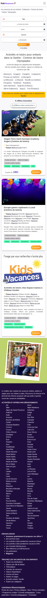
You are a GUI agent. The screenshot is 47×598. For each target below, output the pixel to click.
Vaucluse (9, 523)
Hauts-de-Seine (11, 461)
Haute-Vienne (32, 457)
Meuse (29, 489)
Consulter (36, 172)
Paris (8, 498)
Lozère (29, 479)
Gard (29, 442)
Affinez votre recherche (24, 105)
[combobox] (23, 19)
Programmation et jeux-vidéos (14, 327)
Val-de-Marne (11, 520)
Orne (29, 496)
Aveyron (9, 417)
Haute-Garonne (11, 452)
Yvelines (30, 528)
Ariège (29, 412)
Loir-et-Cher (31, 471)
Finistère (9, 442)
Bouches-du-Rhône (13, 420)
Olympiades (25, 166)
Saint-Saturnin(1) (9, 86)
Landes (8, 471)
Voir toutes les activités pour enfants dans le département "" (23, 94)
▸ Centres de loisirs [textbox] (31, 24)
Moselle (30, 491)
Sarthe (29, 506)
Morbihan (9, 491)
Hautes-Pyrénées (33, 459)
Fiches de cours (7, 590)
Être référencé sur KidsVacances (18, 549)
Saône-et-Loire (32, 508)
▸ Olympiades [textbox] (32, 40)
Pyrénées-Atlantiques (35, 501)
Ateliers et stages (23, 160)
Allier (8, 407)
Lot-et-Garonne (11, 479)
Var (28, 520)
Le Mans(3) (19, 80)
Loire (8, 474)
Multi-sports (15, 166)
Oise (7, 496)
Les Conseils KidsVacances (16, 546)
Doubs (29, 434)
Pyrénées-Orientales (13, 503)
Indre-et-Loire (11, 466)
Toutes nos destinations (14, 562)
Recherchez (22, 44)
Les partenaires (11, 551)
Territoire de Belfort (12, 518)
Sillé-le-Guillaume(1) (10, 88)
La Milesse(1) (8, 80)
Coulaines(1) (36, 74)
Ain (7, 405)
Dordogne (9, 434)
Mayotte (30, 486)
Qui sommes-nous (12, 539)
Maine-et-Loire (16, 147)
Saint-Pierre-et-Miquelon (14, 506)
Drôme (8, 437)
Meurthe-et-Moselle (13, 489)
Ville (33, 166)
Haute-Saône (10, 457)
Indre (29, 464)
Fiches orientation (38, 590)
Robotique (28, 327)
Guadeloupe (10, 447)
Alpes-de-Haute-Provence (15, 410)
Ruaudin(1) (27, 83)
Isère (29, 466)
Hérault (29, 461)
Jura (7, 469)
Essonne (30, 437)
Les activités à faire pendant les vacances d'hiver (23, 541)
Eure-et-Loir (31, 439)
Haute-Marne (10, 454)
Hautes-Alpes (11, 459)
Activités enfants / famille (12, 163)
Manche (30, 481)
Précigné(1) (7, 83)
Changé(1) (26, 74)
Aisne (29, 405)
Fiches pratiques (20, 590)
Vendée (30, 523)
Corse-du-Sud (32, 427)
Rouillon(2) (17, 83)
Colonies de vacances (14, 569)
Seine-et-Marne (11, 513)
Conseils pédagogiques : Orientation (23, 595)
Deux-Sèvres (32, 432)
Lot (28, 476)
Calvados (30, 420)
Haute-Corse (32, 449)
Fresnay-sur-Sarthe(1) (11, 77)
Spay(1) (22, 88)
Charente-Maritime (12, 425)
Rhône (29, 503)
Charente (30, 422)
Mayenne (14, 214)
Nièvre (8, 493)
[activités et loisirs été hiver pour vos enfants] (8, 3)
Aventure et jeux (36, 241)
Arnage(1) (16, 74)
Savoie (8, 508)
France (8, 147)
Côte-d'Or (30, 430)
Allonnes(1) (7, 74)
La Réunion (31, 469)
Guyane (30, 447)
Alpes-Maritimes (33, 407)
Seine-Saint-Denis (33, 511)
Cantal (8, 422)
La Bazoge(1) (26, 77)
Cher (29, 425)
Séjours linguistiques (13, 572)
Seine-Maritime (11, 511)
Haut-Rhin (9, 449)
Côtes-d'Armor (11, 432)
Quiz (29, 590)
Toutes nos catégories (14, 581)
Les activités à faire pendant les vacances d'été (23, 544)
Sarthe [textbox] (33, 29)
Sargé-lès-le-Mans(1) (24, 86)
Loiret (8, 476)
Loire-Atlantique (32, 474)
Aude (29, 415)
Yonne (8, 528)
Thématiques (10, 567)
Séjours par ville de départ (15, 564)
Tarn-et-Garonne (33, 516)
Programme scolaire (10, 592)
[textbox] (23, 19)
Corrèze (9, 427)
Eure (7, 439)
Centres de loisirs (10, 160)
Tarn (7, 516)
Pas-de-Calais (32, 498)
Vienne (8, 525)
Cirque (7, 241)
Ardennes (30, 410)
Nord (29, 493)
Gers (8, 444)
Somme (30, 513)
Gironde (30, 444)
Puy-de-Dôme (11, 501)
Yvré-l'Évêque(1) (33, 88)
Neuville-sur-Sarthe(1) (33, 80)
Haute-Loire (31, 452)
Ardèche (9, 412)
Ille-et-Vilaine (10, 464)
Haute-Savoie (32, 454)
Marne (8, 484)
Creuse (8, 430)
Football (7, 166)
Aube (8, 415)
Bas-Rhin (30, 417)
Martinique (31, 484)
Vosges (30, 525)
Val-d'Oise (31, 518)
